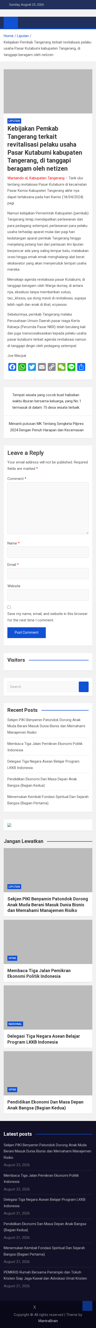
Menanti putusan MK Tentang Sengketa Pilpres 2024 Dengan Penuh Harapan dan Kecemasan (46, 426)
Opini (12, 958)
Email (13, 564)
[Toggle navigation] (24, 22)
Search (84, 687)
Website (13, 586)
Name (13, 543)
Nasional (15, 1024)
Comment (16, 478)
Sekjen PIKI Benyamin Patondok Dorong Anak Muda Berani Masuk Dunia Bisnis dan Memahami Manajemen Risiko (46, 726)
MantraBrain (48, 1321)
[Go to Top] (87, 1306)
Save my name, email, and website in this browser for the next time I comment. (47, 617)
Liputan (14, 121)
